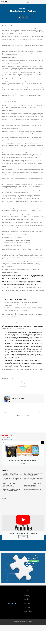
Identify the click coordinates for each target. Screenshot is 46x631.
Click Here (23, 536)
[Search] (42, 442)
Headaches (24, 8)
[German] (3, 435)
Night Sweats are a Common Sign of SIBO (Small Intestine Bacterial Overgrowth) (11, 491)
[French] (4, 435)
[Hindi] (10, 435)
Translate (11, 439)
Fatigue (20, 8)
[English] (8, 435)
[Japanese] (7, 435)
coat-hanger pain (16, 227)
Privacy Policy (30, 621)
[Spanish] (11, 435)
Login (41, 412)
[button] (28, 2)
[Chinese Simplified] (6, 435)
